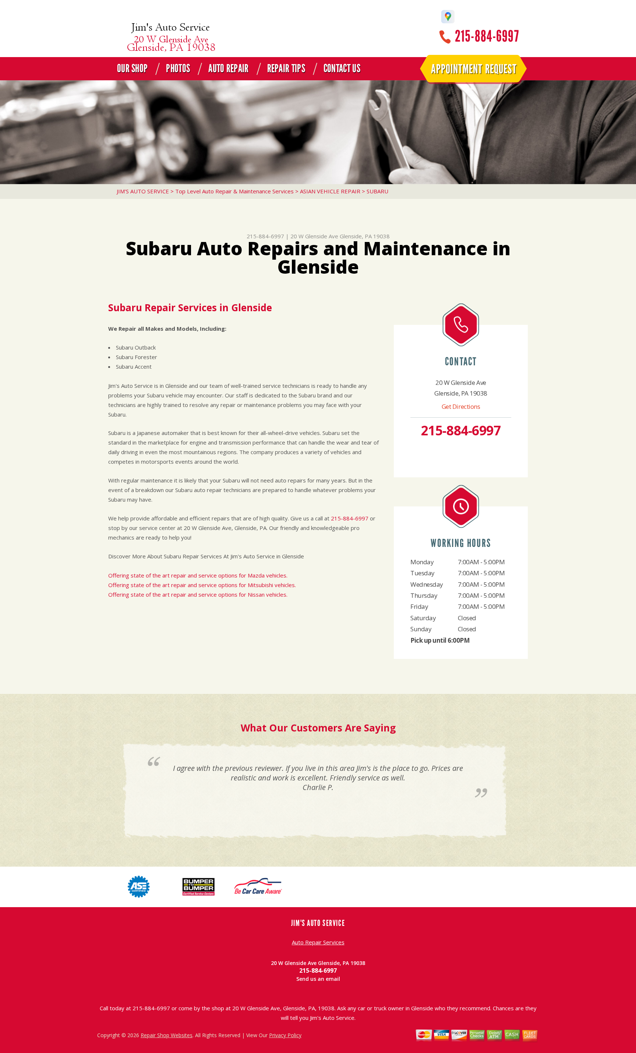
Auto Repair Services (318, 942)
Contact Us (342, 68)
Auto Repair (228, 68)
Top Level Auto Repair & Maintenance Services (234, 191)
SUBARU (377, 191)
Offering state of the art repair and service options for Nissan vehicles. (197, 594)
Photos (178, 68)
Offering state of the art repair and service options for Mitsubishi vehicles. (202, 585)
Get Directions (461, 406)
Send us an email (318, 978)
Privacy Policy (285, 1035)
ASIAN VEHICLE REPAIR (330, 191)
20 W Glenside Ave (314, 236)
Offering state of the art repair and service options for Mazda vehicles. (197, 575)
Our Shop (132, 68)
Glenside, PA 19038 (365, 236)
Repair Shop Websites (166, 1035)
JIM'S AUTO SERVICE (143, 191)
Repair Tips (286, 68)
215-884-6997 (487, 36)
